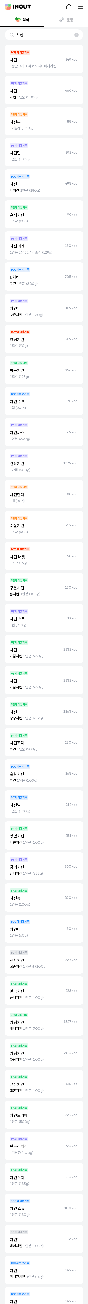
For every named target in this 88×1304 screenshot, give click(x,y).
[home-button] (69, 7)
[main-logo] (18, 7)
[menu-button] (81, 7)
